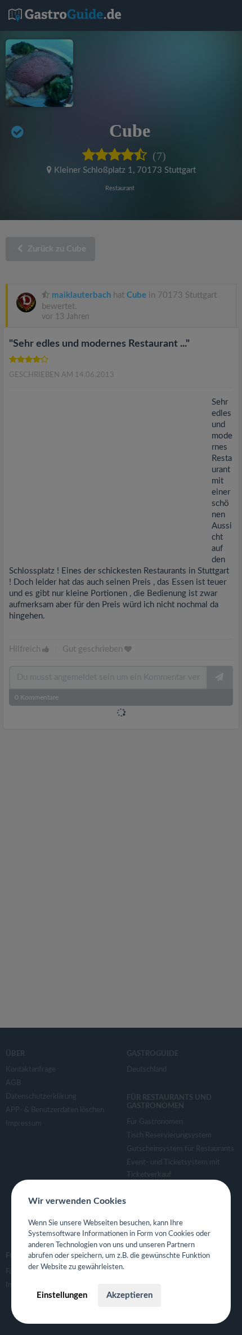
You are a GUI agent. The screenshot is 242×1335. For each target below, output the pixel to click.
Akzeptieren (129, 1295)
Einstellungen (62, 1295)
